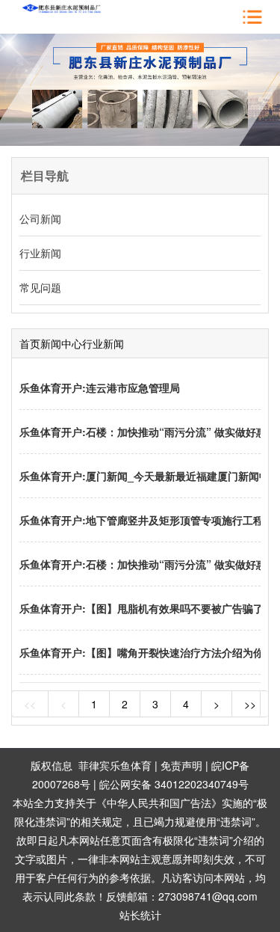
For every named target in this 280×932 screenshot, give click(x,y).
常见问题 (40, 287)
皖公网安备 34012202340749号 (174, 783)
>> (250, 703)
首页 (29, 343)
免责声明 (181, 765)
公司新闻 (40, 218)
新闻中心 (61, 343)
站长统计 (140, 914)
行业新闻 (40, 252)
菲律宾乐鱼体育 (115, 765)
